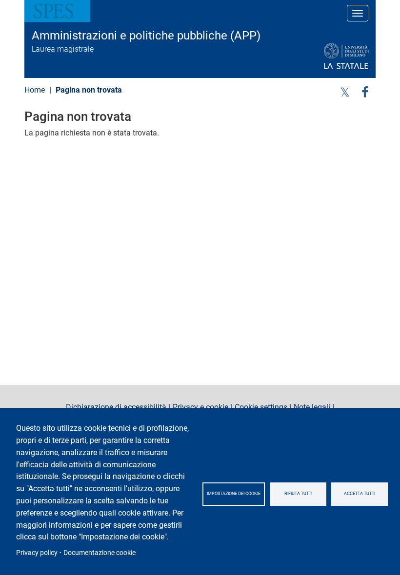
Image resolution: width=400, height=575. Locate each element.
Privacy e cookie (200, 407)
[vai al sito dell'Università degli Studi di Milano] (323, 57)
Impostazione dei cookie (233, 493)
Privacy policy (37, 552)
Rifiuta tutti (298, 493)
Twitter (345, 91)
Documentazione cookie (99, 552)
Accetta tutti (359, 493)
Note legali (312, 407)
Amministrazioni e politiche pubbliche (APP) (146, 35)
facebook (365, 91)
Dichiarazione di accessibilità (116, 407)
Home (34, 90)
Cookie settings (261, 407)
